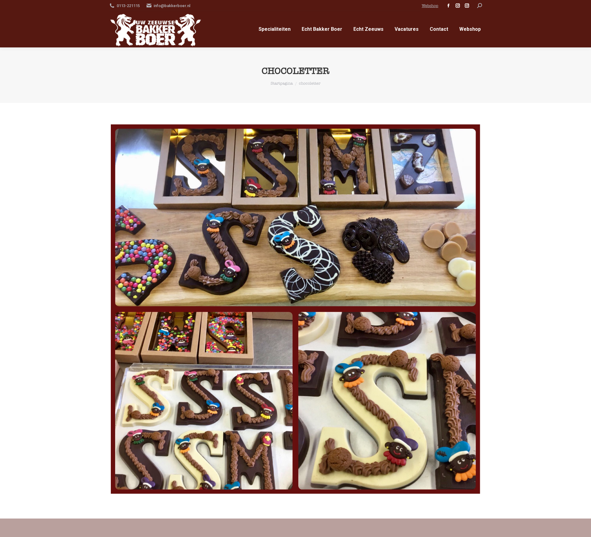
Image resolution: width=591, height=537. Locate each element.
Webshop (430, 5)
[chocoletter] (295, 309)
